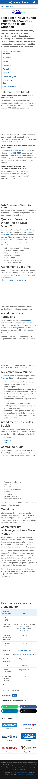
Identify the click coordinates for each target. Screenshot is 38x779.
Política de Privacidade (25, 775)
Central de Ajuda (9, 77)
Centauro (9, 752)
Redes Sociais (8, 73)
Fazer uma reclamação (11, 87)
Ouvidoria (6, 83)
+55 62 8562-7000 (24, 650)
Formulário (7, 65)
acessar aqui (14, 571)
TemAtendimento (21, 772)
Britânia (9, 740)
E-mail (5, 61)
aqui (17, 505)
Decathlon (9, 729)
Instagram (8, 440)
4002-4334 (16, 153)
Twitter (7, 443)
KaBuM (28, 740)
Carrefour (28, 729)
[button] (10, 707)
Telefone (6, 54)
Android (4, 378)
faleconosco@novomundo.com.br (14, 280)
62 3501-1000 (21, 155)
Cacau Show (28, 752)
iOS (10, 378)
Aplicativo (7, 69)
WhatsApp (7, 58)
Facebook (8, 438)
